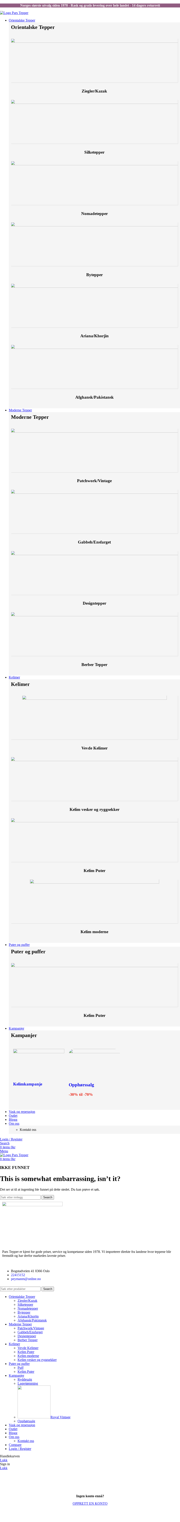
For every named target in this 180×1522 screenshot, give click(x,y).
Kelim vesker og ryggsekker (37, 1360)
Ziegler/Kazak (27, 1300)
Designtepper (27, 1336)
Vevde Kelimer (28, 1348)
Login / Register (20, 1449)
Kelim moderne (28, 1356)
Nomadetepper (28, 1308)
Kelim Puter (26, 1352)
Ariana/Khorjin (28, 1316)
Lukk (3, 1460)
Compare (15, 1445)
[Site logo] (14, 13)
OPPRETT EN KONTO (90, 1503)
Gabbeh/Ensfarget (30, 1332)
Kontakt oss (26, 1441)
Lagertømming (28, 1383)
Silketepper (25, 1304)
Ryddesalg (25, 1379)
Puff (20, 1367)
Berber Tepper (28, 1340)
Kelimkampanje (27, 1084)
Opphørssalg (81, 1084)
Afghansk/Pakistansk (32, 1320)
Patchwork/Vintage (31, 1328)
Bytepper (24, 1312)
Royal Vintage (60, 1417)
